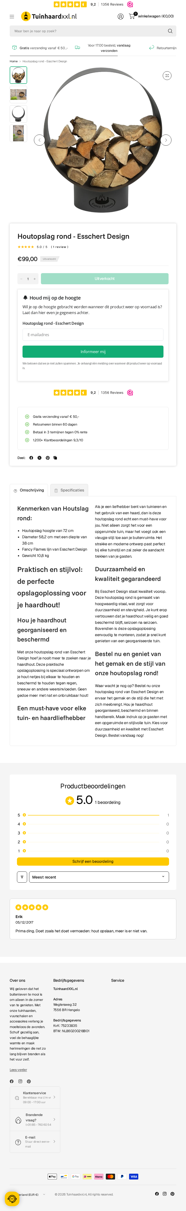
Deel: (21, 457)
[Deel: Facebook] (31, 458)
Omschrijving (32, 490)
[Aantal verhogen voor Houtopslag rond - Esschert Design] (34, 279)
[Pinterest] (31, 1081)
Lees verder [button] (18, 1070)
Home (14, 61)
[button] (93, 815)
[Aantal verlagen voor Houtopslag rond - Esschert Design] (21, 279)
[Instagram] (22, 1081)
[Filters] (22, 877)
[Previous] (39, 140)
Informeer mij (93, 351)
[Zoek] (170, 31)
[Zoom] (167, 75)
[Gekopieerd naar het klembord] (55, 458)
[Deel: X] (39, 458)
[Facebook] (13, 1081)
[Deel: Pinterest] (48, 458)
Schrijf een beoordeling (93, 861)
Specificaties (72, 490)
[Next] (165, 140)
